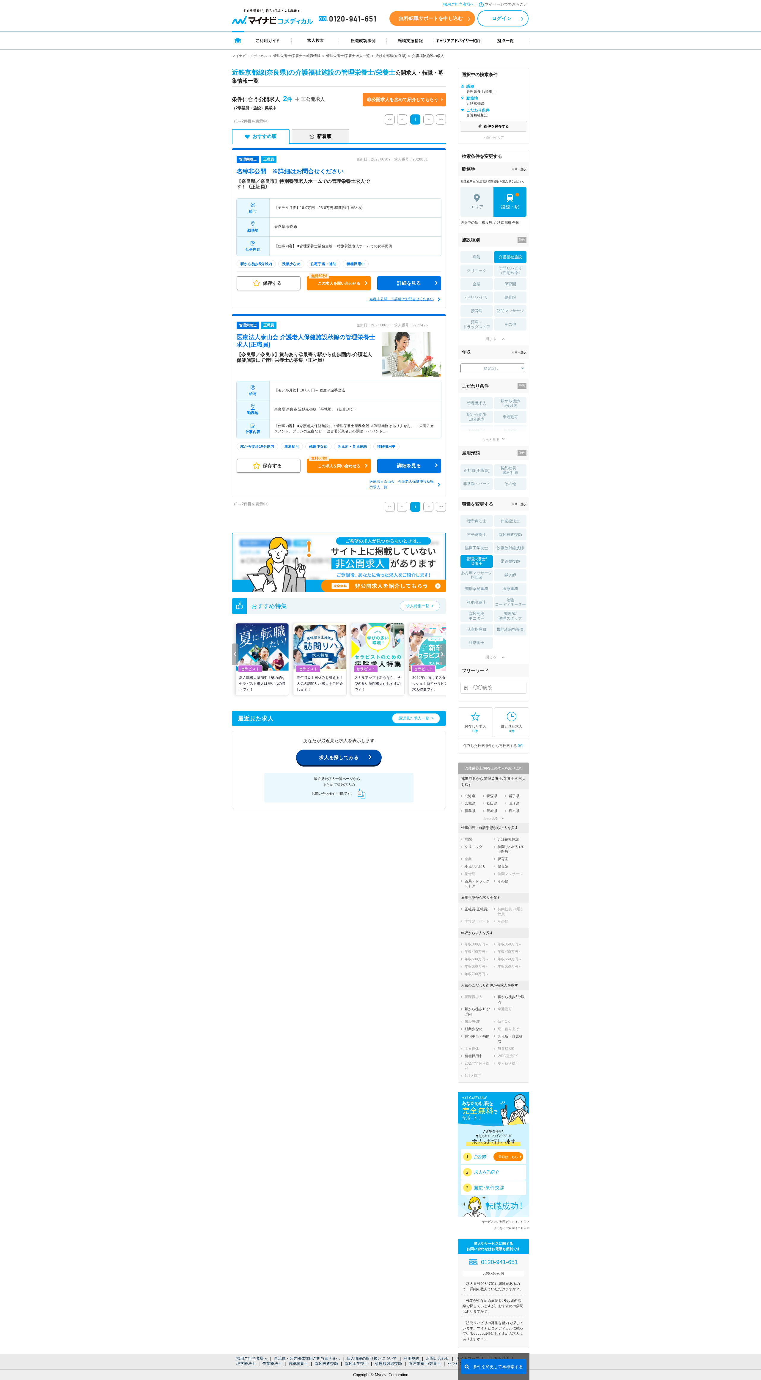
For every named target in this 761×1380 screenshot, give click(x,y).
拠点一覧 (505, 40)
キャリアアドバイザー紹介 (458, 40)
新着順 (324, 136)
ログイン (502, 18)
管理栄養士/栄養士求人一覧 (348, 56)
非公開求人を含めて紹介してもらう (402, 99)
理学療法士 (246, 1363)
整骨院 (510, 297)
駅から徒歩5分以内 (510, 403)
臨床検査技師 (326, 1363)
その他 (510, 324)
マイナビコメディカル (250, 56)
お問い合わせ (437, 1358)
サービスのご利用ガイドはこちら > (505, 1221)
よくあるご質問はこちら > (511, 1228)
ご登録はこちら (506, 1157)
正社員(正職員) (476, 470)
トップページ (238, 40)
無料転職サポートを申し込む (431, 18)
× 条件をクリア (493, 137)
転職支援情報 (410, 40)
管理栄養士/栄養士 (425, 1363)
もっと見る (491, 439)
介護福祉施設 (510, 257)
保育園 (510, 284)
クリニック (476, 270)
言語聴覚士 (298, 1363)
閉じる (490, 339)
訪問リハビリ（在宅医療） (510, 270)
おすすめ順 (264, 136)
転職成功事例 (363, 40)
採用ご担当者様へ (458, 4)
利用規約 (411, 1358)
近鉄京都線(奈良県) (390, 56)
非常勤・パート (476, 483)
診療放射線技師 (388, 1363)
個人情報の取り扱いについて (372, 1358)
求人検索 (315, 40)
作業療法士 (272, 1363)
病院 (476, 257)
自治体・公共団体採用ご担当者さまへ (307, 1358)
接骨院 (476, 311)
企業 (476, 284)
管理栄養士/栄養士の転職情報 (296, 56)
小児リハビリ (476, 297)
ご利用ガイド (268, 40)
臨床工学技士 (356, 1363)
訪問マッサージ (510, 311)
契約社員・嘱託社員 (510, 470)
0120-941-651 (348, 19)
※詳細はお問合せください (290, 171)
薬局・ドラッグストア (476, 324)
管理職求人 (476, 403)
